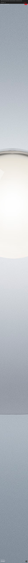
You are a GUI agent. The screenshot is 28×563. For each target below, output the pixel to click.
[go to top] (26, 561)
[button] (3, 2)
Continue (24, 2)
